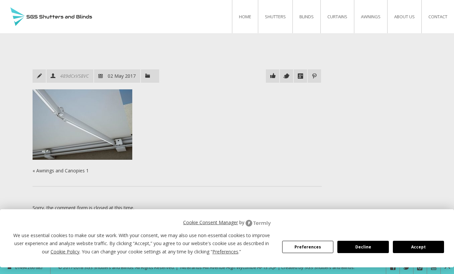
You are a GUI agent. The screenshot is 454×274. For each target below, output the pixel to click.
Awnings (371, 17)
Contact (437, 17)
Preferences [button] (225, 251)
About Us (404, 17)
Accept (418, 247)
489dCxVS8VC (74, 76)
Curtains (337, 17)
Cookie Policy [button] (65, 251)
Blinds (306, 17)
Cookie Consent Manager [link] (210, 222)
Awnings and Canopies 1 (62, 170)
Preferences (307, 247)
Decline (363, 247)
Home (245, 17)
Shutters (275, 17)
